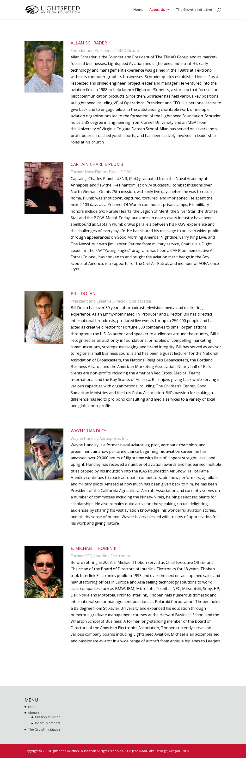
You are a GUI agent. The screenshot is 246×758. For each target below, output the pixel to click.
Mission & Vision (48, 717)
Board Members (47, 723)
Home (138, 10)
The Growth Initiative (194, 10)
